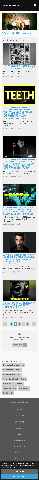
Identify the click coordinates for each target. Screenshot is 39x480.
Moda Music (8, 393)
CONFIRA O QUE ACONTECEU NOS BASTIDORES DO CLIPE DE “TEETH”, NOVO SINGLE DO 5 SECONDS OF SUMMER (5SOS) (19, 211)
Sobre (19, 428)
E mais (23, 379)
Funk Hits (7, 383)
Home (19, 409)
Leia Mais (19, 471)
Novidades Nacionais (11, 369)
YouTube (20, 459)
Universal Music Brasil (11, 374)
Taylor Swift (18, 383)
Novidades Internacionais (13, 365)
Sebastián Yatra (9, 388)
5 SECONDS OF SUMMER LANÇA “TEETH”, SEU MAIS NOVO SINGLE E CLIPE (19, 305)
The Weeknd (24, 388)
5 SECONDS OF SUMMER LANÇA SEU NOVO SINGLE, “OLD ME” (19, 67)
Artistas (19, 422)
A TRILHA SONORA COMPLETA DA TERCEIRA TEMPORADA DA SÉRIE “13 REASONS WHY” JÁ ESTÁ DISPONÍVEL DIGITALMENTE (18, 259)
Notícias (19, 415)
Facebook (20, 440)
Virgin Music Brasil (10, 379)
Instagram (20, 447)
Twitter (20, 453)
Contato (19, 434)
